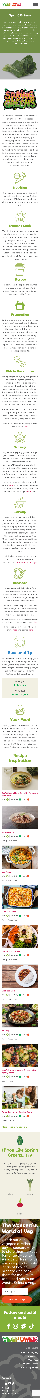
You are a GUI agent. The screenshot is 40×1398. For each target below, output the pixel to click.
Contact (6, 1378)
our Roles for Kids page (26, 562)
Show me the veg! (17, 1300)
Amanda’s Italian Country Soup (17, 1112)
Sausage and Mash (11, 951)
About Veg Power (29, 1367)
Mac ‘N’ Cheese (9, 911)
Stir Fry (5, 1030)
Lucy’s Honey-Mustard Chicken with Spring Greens (19, 1071)
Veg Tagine (7, 872)
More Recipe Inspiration (14, 1126)
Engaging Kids (31, 1356)
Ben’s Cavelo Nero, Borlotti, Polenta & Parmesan (20, 794)
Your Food (33, 1360)
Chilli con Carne (9, 990)
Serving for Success (28, 1363)
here (25, 426)
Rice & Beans (8, 832)
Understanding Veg (29, 1352)
